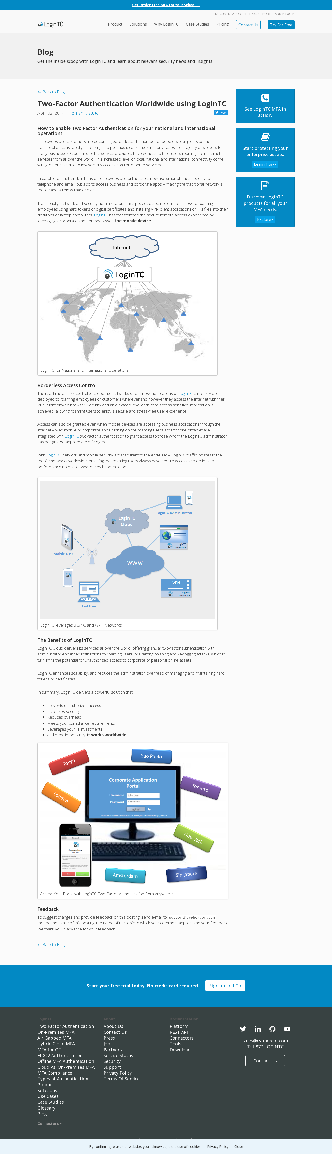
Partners (113, 1049)
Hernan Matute (84, 113)
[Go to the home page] (50, 24)
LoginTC (101, 215)
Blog (42, 1114)
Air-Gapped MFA (54, 1038)
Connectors (48, 1123)
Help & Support (258, 13)
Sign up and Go (225, 986)
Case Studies (197, 24)
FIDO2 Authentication (60, 1055)
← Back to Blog (51, 92)
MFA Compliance (54, 1073)
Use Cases (48, 1096)
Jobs (108, 1044)
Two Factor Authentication (65, 1026)
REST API (179, 1032)
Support (112, 1067)
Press (109, 1038)
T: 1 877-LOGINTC (265, 1047)
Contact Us (248, 24)
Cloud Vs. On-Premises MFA (66, 1067)
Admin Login (285, 13)
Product (115, 24)
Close (238, 1146)
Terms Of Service (122, 1079)
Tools (175, 1044)
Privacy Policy (118, 1073)
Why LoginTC (166, 24)
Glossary (46, 1108)
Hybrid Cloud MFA (56, 1044)
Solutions (138, 24)
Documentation (228, 13)
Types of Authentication (62, 1079)
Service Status (118, 1055)
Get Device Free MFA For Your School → (166, 4)
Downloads (181, 1049)
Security (112, 1061)
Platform (179, 1026)
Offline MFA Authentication (65, 1061)
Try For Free (281, 24)
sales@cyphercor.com (265, 1040)
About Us (113, 1026)
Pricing (222, 24)
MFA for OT (49, 1049)
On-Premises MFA (55, 1032)
